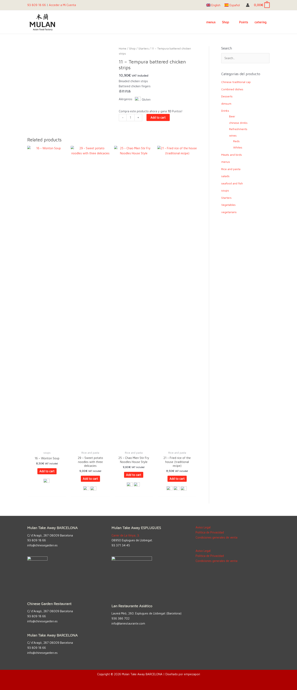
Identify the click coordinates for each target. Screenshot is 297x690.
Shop (132, 48)
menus (225, 161)
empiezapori (192, 674)
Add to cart (158, 117)
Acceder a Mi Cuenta (62, 5)
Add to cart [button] (47, 471)
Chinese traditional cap (236, 82)
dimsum (226, 103)
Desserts (227, 96)
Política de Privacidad (210, 532)
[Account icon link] (248, 5)
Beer (232, 116)
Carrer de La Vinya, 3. (126, 535)
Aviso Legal (203, 527)
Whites (237, 147)
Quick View (47, 445)
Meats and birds (231, 154)
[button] (231, 22)
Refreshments (238, 129)
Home (122, 48)
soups (225, 190)
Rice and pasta (230, 169)
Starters (143, 48)
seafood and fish (232, 183)
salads (225, 176)
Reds (236, 141)
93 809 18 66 (36, 5)
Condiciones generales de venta (216, 537)
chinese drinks (238, 122)
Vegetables (228, 204)
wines (233, 135)
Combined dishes (232, 89)
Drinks (225, 110)
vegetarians (229, 212)
